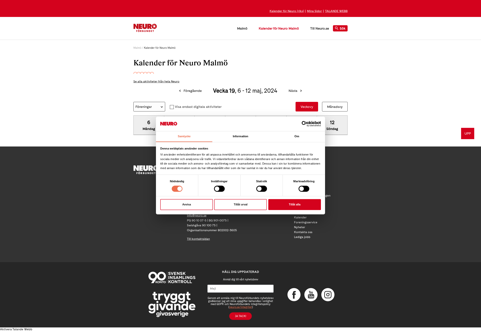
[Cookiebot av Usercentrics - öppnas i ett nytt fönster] (304, 124)
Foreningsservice (305, 222)
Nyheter (299, 227)
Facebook (294, 294)
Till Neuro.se (319, 28)
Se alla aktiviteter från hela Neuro (156, 81)
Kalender (300, 217)
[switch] (219, 189)
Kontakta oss (303, 232)
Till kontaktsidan (198, 239)
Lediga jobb (302, 237)
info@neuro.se (196, 215)
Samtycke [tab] (184, 136)
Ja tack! (240, 316)
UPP (467, 133)
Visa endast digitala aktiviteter (198, 107)
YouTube (311, 294)
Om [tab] (296, 136)
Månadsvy (335, 107)
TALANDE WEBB (336, 11)
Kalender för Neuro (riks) (287, 11)
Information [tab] (240, 136)
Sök (343, 28)
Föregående (193, 91)
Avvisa (186, 204)
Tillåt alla (294, 204)
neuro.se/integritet (240, 307)
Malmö (242, 28)
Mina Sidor (314, 11)
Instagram (327, 294)
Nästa (293, 91)
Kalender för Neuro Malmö (279, 28)
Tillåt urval (240, 204)
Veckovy (307, 107)
